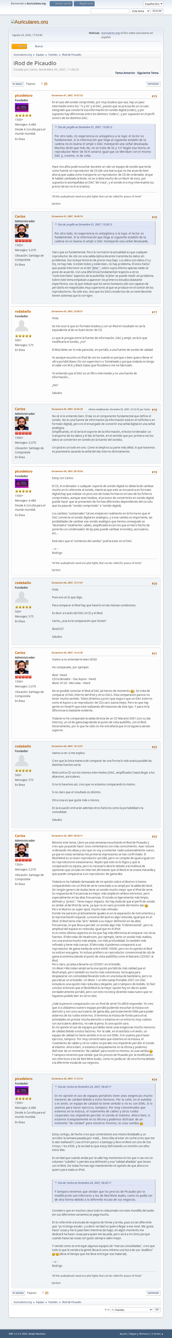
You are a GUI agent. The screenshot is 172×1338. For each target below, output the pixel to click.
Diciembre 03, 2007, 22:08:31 (67, 311)
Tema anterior (125, 73)
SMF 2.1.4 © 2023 (18, 1334)
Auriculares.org (110, 33)
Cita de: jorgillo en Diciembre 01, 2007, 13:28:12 (85, 127)
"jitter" (95, 268)
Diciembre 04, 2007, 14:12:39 (67, 652)
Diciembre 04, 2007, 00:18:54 (67, 471)
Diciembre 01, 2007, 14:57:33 (67, 95)
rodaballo (23, 311)
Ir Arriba (18, 1293)
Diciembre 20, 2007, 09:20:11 (67, 835)
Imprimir (153, 84)
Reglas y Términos (139, 1333)
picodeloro (24, 95)
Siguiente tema (148, 73)
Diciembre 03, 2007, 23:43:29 (67, 409)
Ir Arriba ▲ (157, 1333)
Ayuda (123, 1333)
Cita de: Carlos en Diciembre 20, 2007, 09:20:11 (84, 1087)
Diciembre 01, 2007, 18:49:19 (67, 216)
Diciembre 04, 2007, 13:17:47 (67, 582)
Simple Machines (37, 1334)
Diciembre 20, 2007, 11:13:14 (67, 1078)
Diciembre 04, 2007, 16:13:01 (67, 746)
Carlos (20, 216)
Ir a (107, 1309)
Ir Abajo (18, 84)
